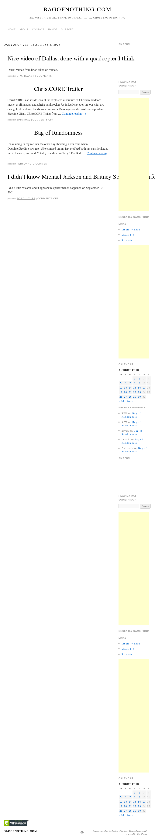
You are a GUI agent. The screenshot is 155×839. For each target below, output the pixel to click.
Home (12, 29)
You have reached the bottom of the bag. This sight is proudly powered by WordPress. (119, 832)
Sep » (130, 400)
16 (139, 387)
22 (134, 392)
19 (120, 392)
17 (144, 387)
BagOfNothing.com (77, 9)
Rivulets (127, 240)
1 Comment (41, 163)
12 (120, 387)
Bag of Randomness (58, 132)
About (23, 29)
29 (134, 397)
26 (120, 397)
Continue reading (74, 113)
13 (125, 387)
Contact (38, 29)
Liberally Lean (131, 229)
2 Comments (43, 76)
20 (125, 392)
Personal (24, 163)
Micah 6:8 (128, 234)
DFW (19, 76)
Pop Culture (26, 198)
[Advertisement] (134, 154)
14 (130, 387)
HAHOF (52, 29)
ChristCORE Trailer (58, 88)
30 (139, 397)
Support (67, 29)
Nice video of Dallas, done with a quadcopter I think (71, 58)
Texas (28, 76)
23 (139, 392)
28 (130, 397)
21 (130, 392)
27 (125, 397)
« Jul (121, 400)
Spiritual (23, 119)
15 (134, 387)
